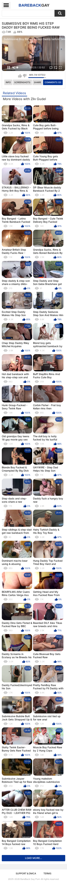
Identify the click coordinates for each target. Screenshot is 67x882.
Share (37, 82)
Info (8, 82)
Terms (47, 873)
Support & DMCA (26, 873)
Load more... (33, 857)
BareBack (34, 5)
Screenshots (22, 82)
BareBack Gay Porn (30, 879)
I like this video (20, 76)
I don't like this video (24, 76)
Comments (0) (53, 82)
